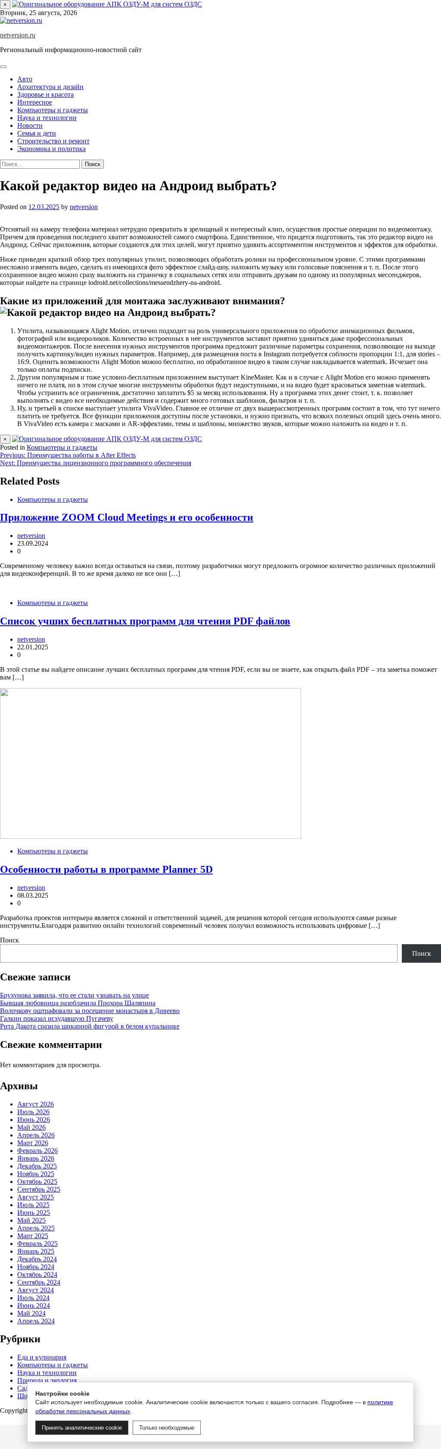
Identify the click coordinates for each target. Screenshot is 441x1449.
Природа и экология (47, 1380)
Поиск (9, 940)
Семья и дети (36, 133)
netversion (84, 206)
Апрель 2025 (36, 1228)
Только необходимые (166, 1427)
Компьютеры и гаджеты (52, 110)
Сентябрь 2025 (38, 1189)
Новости (30, 125)
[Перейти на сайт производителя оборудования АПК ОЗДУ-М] (107, 4)
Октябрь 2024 (37, 1274)
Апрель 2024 (36, 1321)
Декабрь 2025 (37, 1166)
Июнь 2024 (33, 1305)
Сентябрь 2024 (38, 1282)
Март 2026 (32, 1142)
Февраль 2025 (37, 1243)
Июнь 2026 (33, 1119)
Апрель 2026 (36, 1135)
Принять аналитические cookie (82, 1427)
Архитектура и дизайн (50, 86)
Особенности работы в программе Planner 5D (106, 869)
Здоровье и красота (45, 94)
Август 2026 (35, 1104)
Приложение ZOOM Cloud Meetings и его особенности (126, 517)
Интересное (34, 102)
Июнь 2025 (33, 1212)
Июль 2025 (33, 1204)
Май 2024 (31, 1313)
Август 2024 (35, 1290)
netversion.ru (17, 35)
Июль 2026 (33, 1111)
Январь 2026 (35, 1158)
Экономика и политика (51, 148)
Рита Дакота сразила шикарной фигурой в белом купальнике (90, 1026)
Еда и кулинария (41, 1357)
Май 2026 (31, 1127)
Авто (24, 79)
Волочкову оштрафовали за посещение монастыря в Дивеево (90, 1010)
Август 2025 (35, 1197)
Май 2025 (31, 1220)
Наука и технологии (47, 117)
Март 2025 (32, 1235)
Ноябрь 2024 (35, 1266)
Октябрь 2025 (37, 1181)
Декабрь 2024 (37, 1259)
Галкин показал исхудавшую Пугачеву (56, 1018)
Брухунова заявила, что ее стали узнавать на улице (74, 995)
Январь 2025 (35, 1251)
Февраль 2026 (37, 1150)
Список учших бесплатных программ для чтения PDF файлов (145, 621)
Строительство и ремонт (53, 141)
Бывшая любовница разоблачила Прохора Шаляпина (77, 1003)
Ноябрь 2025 (35, 1173)
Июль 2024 (33, 1297)
